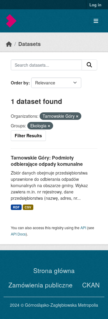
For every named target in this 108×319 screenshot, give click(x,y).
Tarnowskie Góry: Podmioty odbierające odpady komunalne (47, 160)
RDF (16, 207)
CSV (28, 207)
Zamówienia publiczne (40, 284)
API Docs (18, 233)
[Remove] (77, 116)
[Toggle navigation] (96, 21)
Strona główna (54, 270)
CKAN (91, 284)
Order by (19, 83)
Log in (95, 5)
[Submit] (89, 64)
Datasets (29, 43)
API (83, 227)
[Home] (9, 43)
